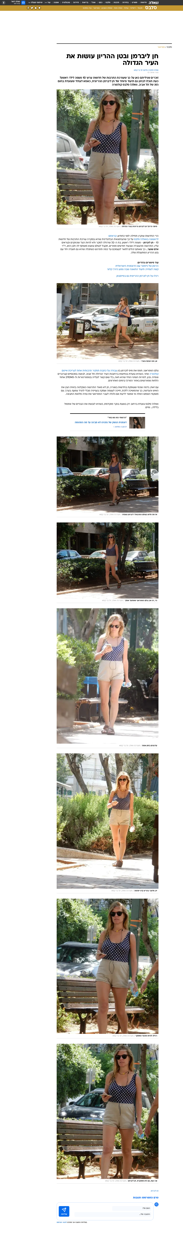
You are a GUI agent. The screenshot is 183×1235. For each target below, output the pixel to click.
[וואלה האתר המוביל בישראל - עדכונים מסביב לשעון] (153, 2)
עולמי (126, 8)
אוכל (94, 3)
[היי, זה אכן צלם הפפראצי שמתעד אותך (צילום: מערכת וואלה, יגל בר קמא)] (107, 562)
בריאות (85, 3)
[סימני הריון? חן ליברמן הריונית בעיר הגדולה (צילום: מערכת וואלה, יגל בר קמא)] (107, 159)
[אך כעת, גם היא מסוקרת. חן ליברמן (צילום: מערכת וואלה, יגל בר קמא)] (107, 1113)
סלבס (108, 3)
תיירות (76, 3)
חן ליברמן (154, 1191)
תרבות (116, 3)
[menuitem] (142, 2)
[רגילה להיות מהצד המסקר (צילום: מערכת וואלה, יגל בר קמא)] (107, 968)
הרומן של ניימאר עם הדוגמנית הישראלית (136, 266)
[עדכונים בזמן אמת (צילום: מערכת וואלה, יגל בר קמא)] (107, 678)
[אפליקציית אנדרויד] (39, 8)
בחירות (125, 3)
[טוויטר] (32, 8)
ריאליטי (133, 8)
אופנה (56, 3)
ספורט (134, 3)
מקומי (140, 8)
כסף (100, 3)
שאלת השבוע (106, 8)
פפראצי (96, 8)
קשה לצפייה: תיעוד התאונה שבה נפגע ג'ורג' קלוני (132, 269)
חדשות (144, 3)
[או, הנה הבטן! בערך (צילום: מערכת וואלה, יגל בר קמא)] (107, 323)
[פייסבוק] (28, 8)
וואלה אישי (118, 8)
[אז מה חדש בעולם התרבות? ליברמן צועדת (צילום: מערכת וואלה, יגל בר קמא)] (107, 476)
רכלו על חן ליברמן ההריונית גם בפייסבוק (137, 276)
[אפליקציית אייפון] (35, 8)
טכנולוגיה (66, 3)
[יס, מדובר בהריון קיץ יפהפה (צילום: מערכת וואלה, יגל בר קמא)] (107, 823)
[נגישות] (3, 2)
